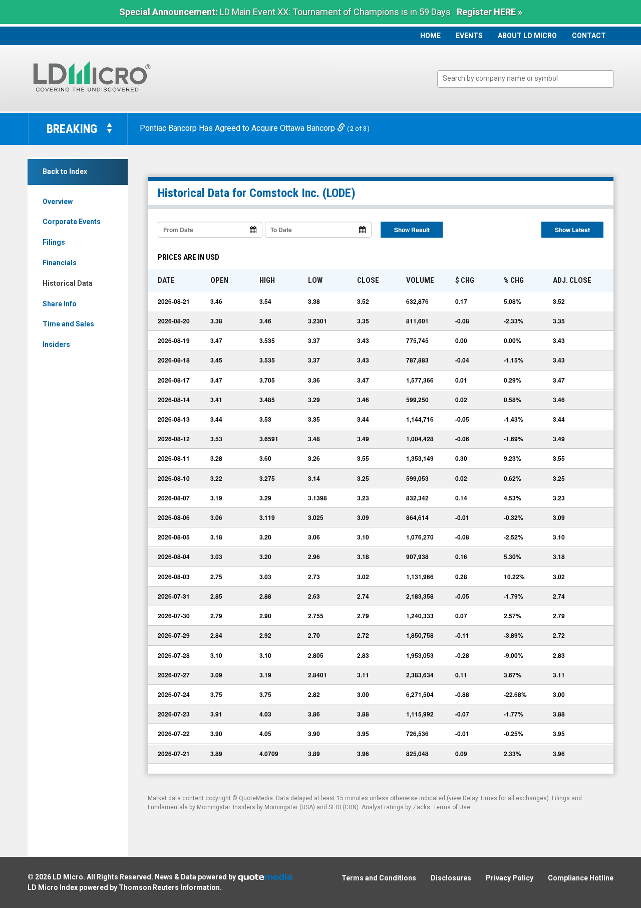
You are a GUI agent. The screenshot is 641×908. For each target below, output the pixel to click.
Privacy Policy (509, 878)
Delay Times (480, 798)
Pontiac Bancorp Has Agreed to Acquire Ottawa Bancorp (238, 128)
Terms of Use (451, 807)
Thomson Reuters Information (169, 887)
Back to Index (65, 171)
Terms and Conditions (379, 878)
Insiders (56, 344)
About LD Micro (527, 36)
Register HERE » (489, 12)
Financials (60, 263)
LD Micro (68, 877)
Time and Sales (68, 324)
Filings (54, 242)
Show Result (412, 229)
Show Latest (572, 229)
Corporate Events (72, 222)
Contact (589, 36)
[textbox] (530, 78)
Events (469, 36)
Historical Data (68, 283)
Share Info (60, 304)
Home (430, 36)
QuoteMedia (256, 798)
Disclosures (451, 878)
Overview (58, 202)
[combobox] (525, 79)
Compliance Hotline (580, 878)
